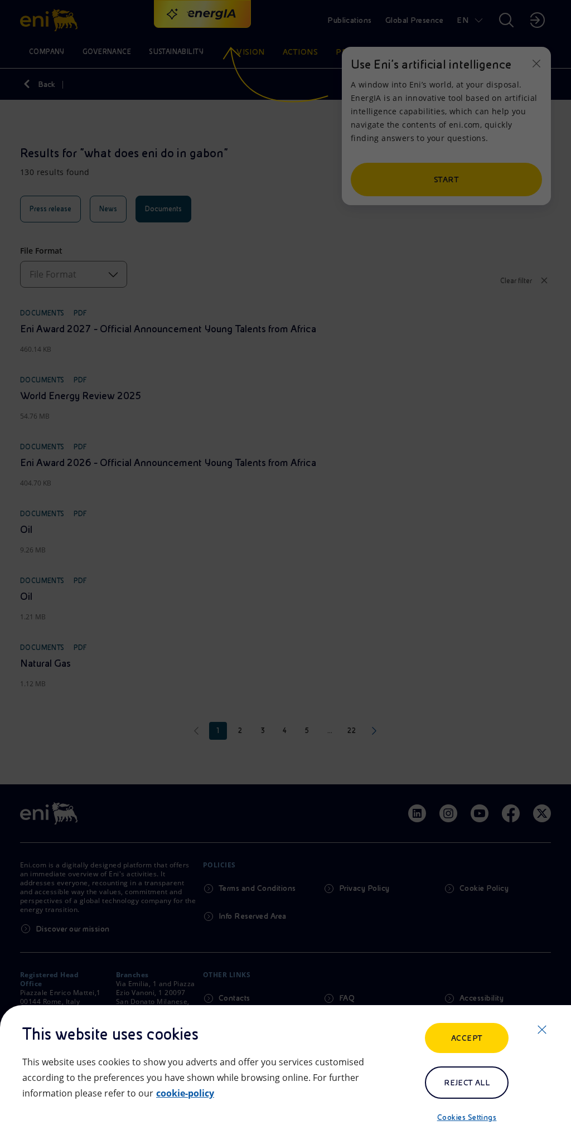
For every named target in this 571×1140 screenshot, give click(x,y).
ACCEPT (467, 1038)
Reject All (467, 1082)
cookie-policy (185, 1093)
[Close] (542, 1029)
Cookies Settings (467, 1117)
